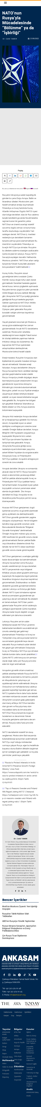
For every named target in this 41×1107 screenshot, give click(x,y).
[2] (36, 654)
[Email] (36, 175)
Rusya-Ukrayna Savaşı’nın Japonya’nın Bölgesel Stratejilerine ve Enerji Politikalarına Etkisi (19, 928)
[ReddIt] (20, 175)
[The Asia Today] (20, 1003)
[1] (29, 267)
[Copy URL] (10, 181)
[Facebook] (10, 175)
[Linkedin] (15, 175)
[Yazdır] (4, 181)
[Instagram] (19, 890)
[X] (4, 175)
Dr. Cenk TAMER (10, 39)
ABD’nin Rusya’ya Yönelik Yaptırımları (18, 921)
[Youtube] (35, 975)
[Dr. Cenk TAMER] (20, 826)
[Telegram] (30, 175)
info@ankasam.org (18, 995)
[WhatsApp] (25, 175)
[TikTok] (25, 975)
